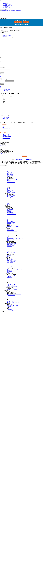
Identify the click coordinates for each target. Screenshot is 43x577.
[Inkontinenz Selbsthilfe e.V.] (10, 0)
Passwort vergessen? (6, 34)
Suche (4, 64)
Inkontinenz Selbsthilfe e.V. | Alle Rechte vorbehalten (23, 159)
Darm (3, 127)
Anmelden (2, 32)
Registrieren (5, 36)
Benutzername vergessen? (7, 35)
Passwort (11, 30)
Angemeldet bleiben (5, 31)
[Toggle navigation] (0, 57)
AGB (3, 65)
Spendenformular (3, 153)
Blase (3, 126)
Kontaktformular (3, 145)
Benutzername (12, 29)
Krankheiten (5, 130)
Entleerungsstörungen (6, 128)
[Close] (0, 61)
